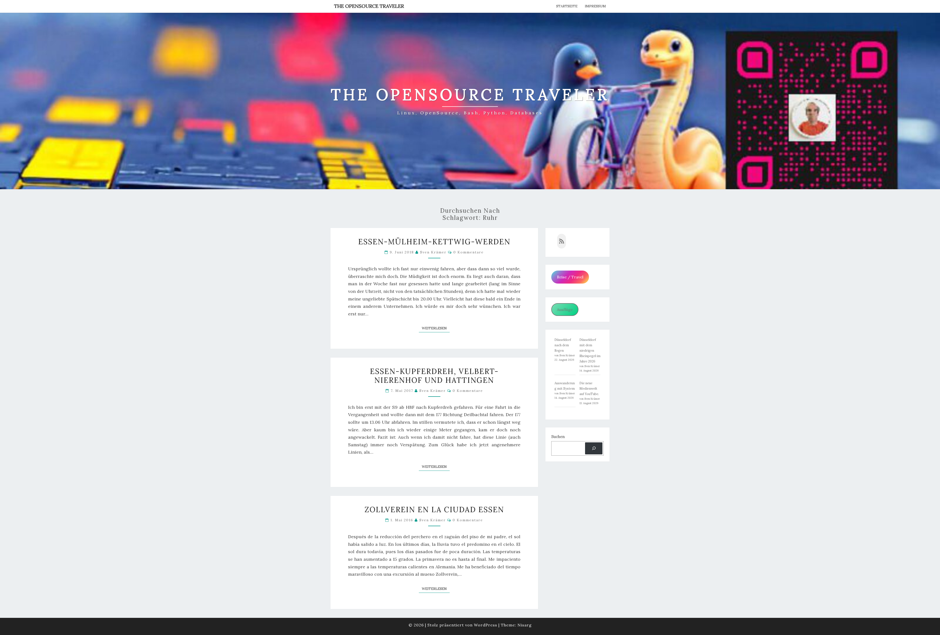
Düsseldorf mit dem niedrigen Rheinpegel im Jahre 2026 (589, 350)
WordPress (485, 625)
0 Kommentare (468, 252)
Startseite (566, 6)
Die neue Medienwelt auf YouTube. (589, 388)
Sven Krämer (433, 252)
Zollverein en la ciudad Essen (434, 509)
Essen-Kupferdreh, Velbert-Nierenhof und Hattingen (434, 376)
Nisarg (524, 625)
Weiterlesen (436, 328)
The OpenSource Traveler (369, 6)
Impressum (595, 6)
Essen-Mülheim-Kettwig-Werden (434, 241)
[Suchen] (593, 448)
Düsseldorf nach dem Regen (562, 345)
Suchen (558, 436)
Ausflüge (565, 309)
